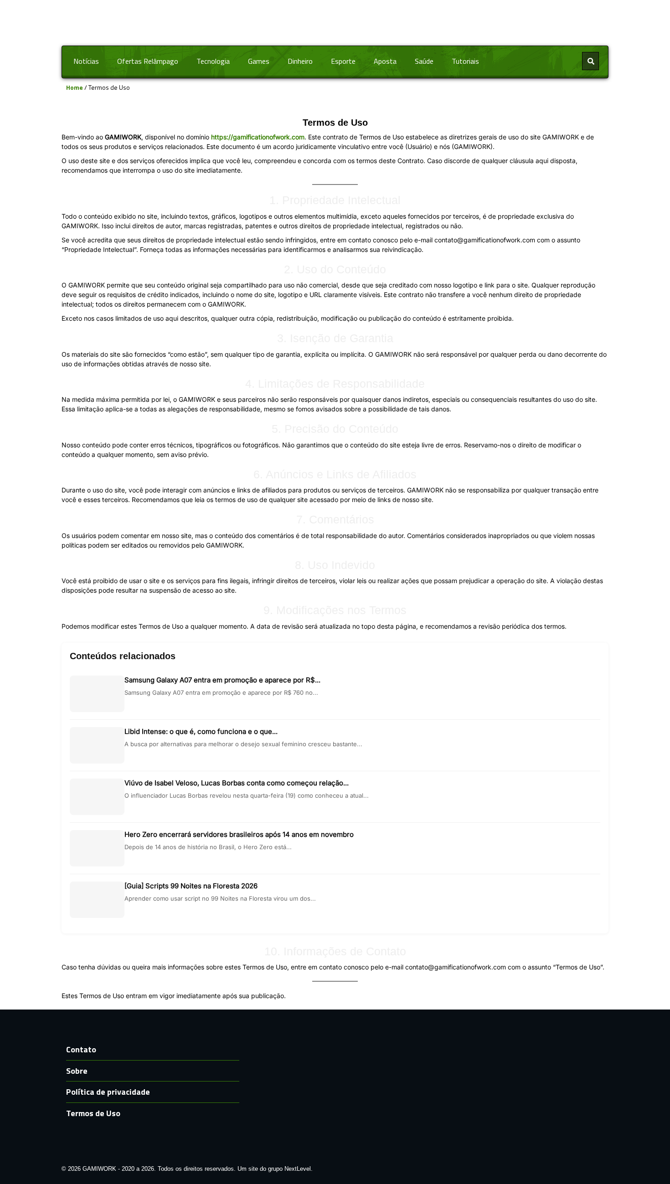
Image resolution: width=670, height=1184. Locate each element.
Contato (81, 1049)
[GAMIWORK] (334, 22)
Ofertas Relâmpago (147, 61)
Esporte (343, 61)
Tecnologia (213, 61)
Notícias (86, 61)
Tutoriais (465, 61)
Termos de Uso (93, 1113)
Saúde (424, 61)
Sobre (77, 1071)
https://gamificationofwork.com (257, 137)
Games (258, 61)
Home (74, 87)
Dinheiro (300, 61)
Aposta (385, 61)
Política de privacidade (108, 1092)
